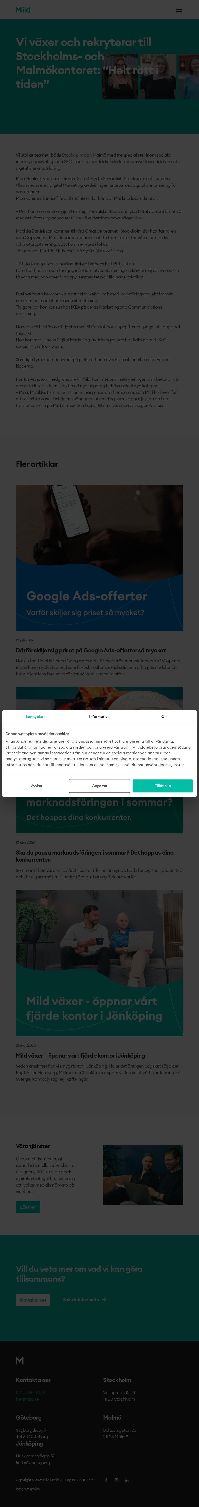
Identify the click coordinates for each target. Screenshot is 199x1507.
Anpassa (99, 785)
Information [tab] (99, 716)
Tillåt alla (163, 785)
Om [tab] (164, 716)
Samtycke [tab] (34, 716)
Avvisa (36, 785)
